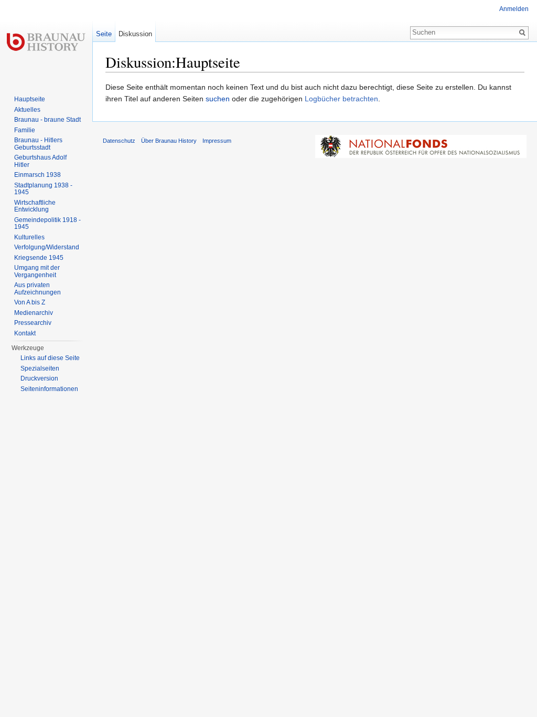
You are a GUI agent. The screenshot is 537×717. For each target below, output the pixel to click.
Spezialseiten (39, 368)
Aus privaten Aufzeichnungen (37, 288)
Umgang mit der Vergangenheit (37, 271)
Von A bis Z (29, 302)
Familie (24, 130)
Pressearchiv (32, 322)
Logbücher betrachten (341, 98)
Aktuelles (27, 109)
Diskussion (135, 34)
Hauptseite (29, 99)
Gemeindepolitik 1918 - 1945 (47, 223)
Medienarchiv (33, 313)
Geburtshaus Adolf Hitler (40, 161)
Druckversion (39, 378)
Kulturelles (29, 237)
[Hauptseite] (46, 42)
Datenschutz (119, 141)
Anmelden (514, 9)
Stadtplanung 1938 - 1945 (43, 189)
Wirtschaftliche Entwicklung (35, 206)
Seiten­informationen (49, 389)
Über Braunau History (169, 141)
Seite (104, 34)
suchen (218, 98)
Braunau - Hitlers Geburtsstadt (38, 143)
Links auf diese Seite (50, 358)
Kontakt (25, 333)
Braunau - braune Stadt (47, 119)
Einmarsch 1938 (37, 174)
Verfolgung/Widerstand (46, 247)
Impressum (216, 141)
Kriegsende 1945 (38, 257)
